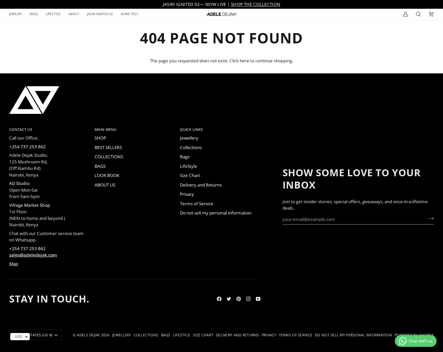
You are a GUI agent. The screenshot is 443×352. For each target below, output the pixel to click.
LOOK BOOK (107, 175)
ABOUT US (105, 185)
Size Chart (190, 175)
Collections (191, 147)
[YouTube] (258, 299)
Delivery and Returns (201, 185)
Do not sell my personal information (215, 213)
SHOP (100, 138)
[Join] (429, 218)
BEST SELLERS (108, 147)
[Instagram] (248, 299)
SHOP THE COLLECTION (255, 4)
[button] (17, 14)
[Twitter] (229, 299)
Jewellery (189, 138)
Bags (184, 157)
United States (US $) (33, 335)
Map (13, 264)
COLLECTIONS (109, 157)
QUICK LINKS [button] (191, 129)
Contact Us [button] (20, 129)
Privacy (187, 194)
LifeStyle (188, 166)
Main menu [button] (106, 129)
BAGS (100, 166)
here (244, 61)
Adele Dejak (88, 335)
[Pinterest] (238, 299)
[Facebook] (219, 299)
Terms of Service (196, 204)
